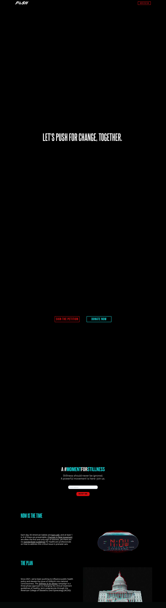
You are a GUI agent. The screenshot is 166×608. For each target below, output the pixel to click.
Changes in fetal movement (60, 537)
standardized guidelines (34, 541)
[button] (67, 319)
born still (55, 534)
